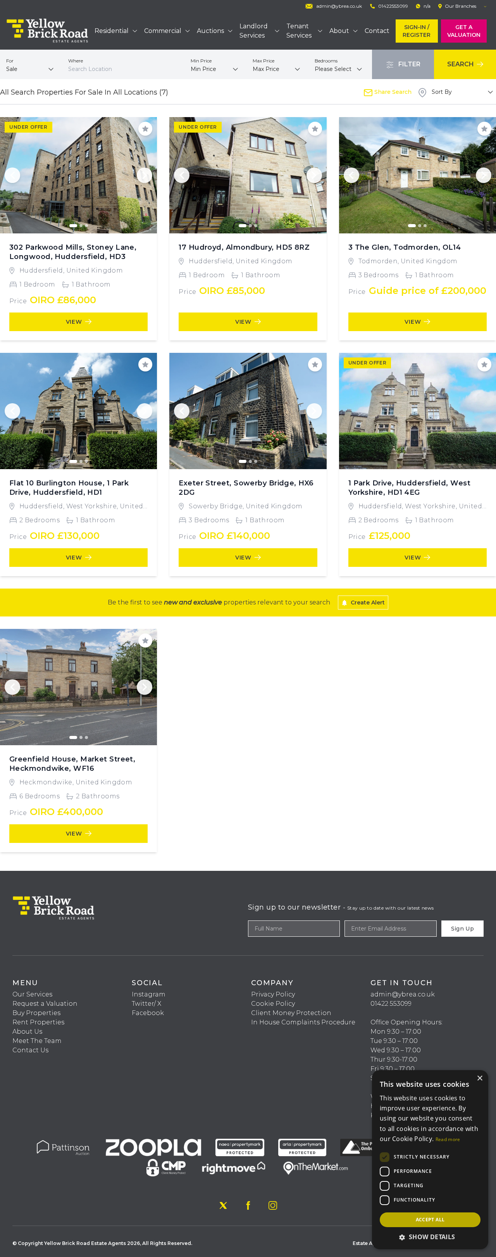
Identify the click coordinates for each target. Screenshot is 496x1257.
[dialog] (430, 1159)
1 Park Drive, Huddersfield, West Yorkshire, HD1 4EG (409, 488)
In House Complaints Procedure (303, 1022)
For (10, 61)
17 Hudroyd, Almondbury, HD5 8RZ (244, 247)
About (339, 31)
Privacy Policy (273, 994)
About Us (27, 1031)
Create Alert (367, 602)
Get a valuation (463, 31)
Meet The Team (37, 1041)
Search (461, 64)
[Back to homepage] (47, 31)
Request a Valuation (45, 1003)
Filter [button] (408, 64)
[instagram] (273, 1205)
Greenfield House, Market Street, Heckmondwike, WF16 (72, 764)
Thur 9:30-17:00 (393, 1059)
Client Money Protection (291, 1013)
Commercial (162, 31)
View (74, 321)
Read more (448, 1139)
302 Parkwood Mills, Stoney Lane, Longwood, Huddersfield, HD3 (72, 252)
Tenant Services (299, 30)
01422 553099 (391, 1003)
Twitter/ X (146, 1003)
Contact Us (30, 1050)
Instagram (148, 994)
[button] (430, 1236)
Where (75, 61)
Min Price (201, 61)
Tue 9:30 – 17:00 (394, 1041)
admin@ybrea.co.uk (402, 994)
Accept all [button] (430, 1219)
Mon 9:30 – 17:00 (395, 1031)
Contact (377, 31)
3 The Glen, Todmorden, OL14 (404, 247)
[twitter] (223, 1205)
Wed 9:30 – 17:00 (395, 1050)
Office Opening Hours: (406, 1022)
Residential (112, 31)
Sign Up (462, 928)
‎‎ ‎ (371, 1013)
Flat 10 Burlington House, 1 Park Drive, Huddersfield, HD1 (69, 488)
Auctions (210, 31)
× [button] (479, 1078)
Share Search (392, 91)
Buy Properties (36, 1013)
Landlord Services (253, 30)
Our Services (32, 994)
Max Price (263, 61)
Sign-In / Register (417, 31)
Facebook (148, 1013)
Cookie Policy (273, 1003)
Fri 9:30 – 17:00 (392, 1068)
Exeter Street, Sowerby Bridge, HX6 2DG (246, 488)
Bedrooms (326, 61)
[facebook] (248, 1205)
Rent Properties (38, 1022)
